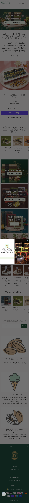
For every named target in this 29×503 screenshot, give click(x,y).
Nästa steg (7, 257)
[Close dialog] (28, 240)
